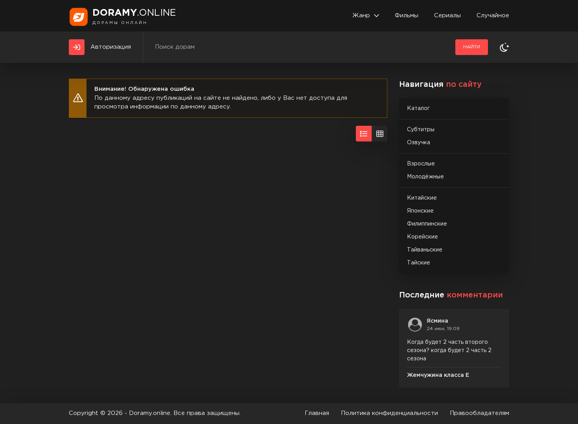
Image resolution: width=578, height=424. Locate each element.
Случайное (493, 15)
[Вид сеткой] (379, 133)
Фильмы (406, 15)
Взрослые (421, 164)
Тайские (418, 263)
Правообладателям (479, 413)
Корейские (422, 237)
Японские (420, 211)
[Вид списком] (364, 133)
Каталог (418, 108)
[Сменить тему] (504, 47)
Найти (471, 47)
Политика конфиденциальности (389, 413)
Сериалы (447, 15)
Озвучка (418, 142)
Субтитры (420, 129)
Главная (317, 413)
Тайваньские (424, 250)
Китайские (422, 198)
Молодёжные (425, 176)
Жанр (361, 15)
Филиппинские (427, 224)
